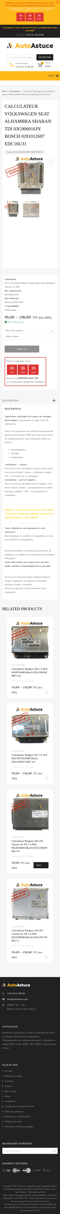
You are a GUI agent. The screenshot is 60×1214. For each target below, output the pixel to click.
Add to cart (22, 349)
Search (55, 1151)
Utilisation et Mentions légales (19, 1126)
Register (39, 35)
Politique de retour (13, 1121)
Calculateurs (14, 91)
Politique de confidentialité (17, 1116)
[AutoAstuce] (30, 47)
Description (10, 400)
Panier (8, 1096)
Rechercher (45, 57)
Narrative (45, 1201)
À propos (9, 1081)
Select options (46, 692)
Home (4, 91)
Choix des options (14, 330)
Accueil (8, 1071)
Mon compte (11, 1091)
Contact (8, 1086)
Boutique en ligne (13, 1076)
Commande (10, 1101)
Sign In (30, 35)
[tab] (30, 401)
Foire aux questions (14, 1111)
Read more (39, 866)
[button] (51, 75)
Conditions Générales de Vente (19, 1106)
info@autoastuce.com (17, 999)
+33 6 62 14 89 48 (22, 66)
